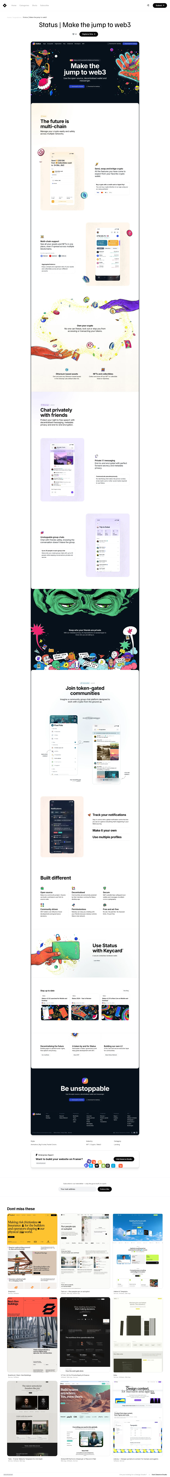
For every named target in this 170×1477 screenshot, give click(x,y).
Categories (24, 5)
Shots (34, 5)
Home (13, 5)
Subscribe (44, 5)
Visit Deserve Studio (159, 1475)
